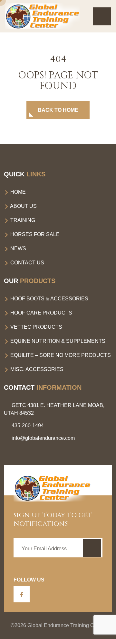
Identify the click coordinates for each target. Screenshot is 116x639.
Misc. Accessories (36, 369)
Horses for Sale (34, 234)
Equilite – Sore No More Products (60, 355)
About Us (23, 206)
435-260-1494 (28, 425)
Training (22, 220)
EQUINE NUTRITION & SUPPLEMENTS (57, 341)
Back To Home (58, 110)
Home (17, 192)
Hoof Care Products (40, 312)
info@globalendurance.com (43, 438)
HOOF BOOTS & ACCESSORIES (48, 298)
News (17, 248)
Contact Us (26, 262)
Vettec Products (35, 327)
